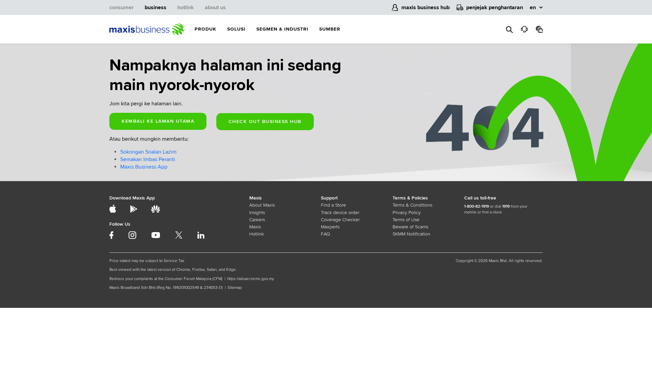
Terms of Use (406, 220)
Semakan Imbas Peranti (147, 159)
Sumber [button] (329, 29)
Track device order (340, 212)
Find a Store (333, 205)
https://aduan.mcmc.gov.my (250, 278)
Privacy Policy (407, 212)
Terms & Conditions (412, 205)
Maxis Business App (143, 166)
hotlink (185, 7)
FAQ (325, 234)
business (155, 7)
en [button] (533, 7)
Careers (257, 220)
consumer (121, 7)
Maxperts (330, 227)
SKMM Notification (411, 234)
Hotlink (256, 234)
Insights (257, 212)
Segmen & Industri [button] (282, 29)
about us (215, 7)
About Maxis (262, 205)
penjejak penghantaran (494, 7)
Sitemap (235, 287)
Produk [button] (205, 29)
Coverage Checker (340, 220)
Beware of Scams (410, 227)
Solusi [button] (236, 29)
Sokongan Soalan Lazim (148, 151)
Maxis (255, 227)
